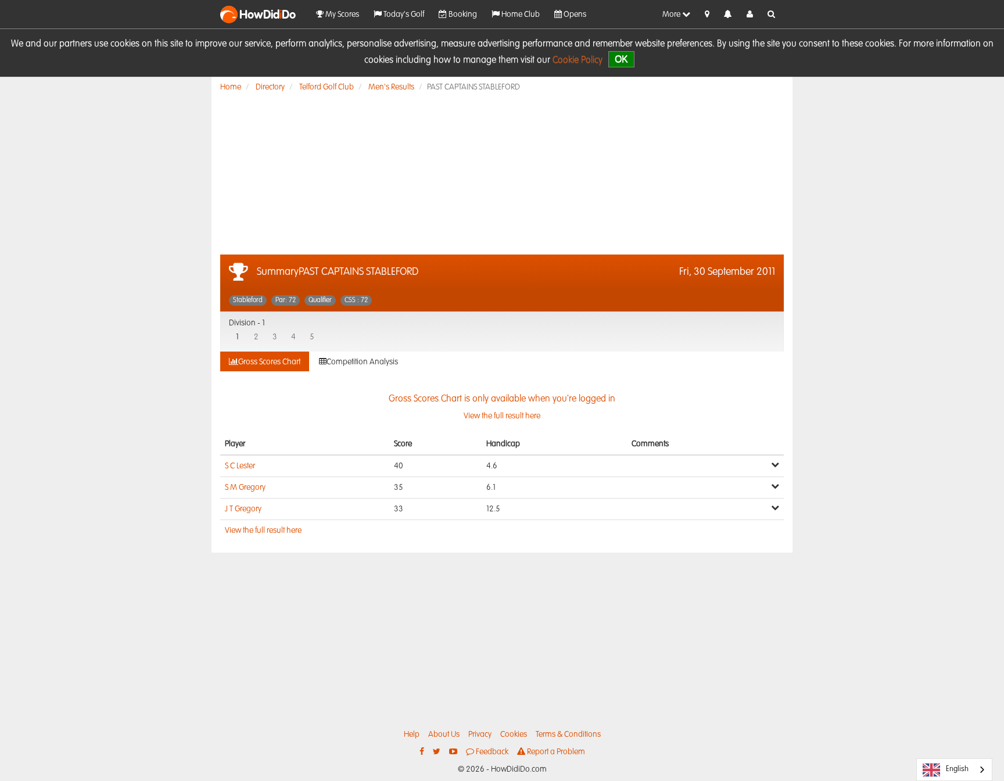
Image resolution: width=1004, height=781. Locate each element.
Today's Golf (403, 14)
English (957, 769)
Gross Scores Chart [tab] (269, 362)
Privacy (480, 734)
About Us (444, 734)
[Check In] (707, 14)
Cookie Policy (578, 60)
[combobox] (954, 769)
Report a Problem (555, 752)
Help (411, 734)
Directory (270, 87)
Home (230, 87)
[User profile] (750, 14)
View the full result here (263, 530)
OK (621, 59)
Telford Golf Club (326, 87)
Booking (462, 14)
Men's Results (391, 87)
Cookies (513, 734)
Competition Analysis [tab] (362, 362)
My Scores (341, 14)
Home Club (520, 14)
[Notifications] (728, 15)
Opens (574, 14)
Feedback (491, 752)
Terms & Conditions (568, 734)
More (672, 14)
